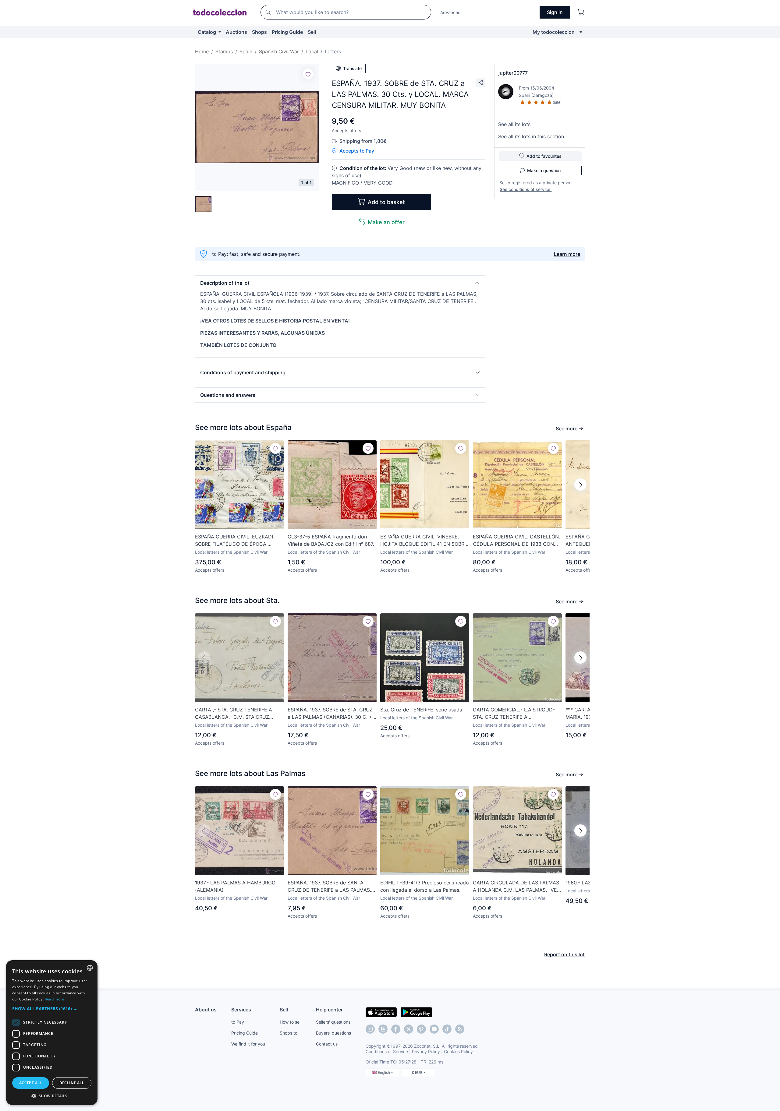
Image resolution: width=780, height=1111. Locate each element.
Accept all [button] (30, 1082)
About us (206, 1010)
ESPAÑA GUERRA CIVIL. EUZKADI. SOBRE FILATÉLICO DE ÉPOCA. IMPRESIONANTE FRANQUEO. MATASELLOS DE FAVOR (234, 541)
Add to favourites (544, 156)
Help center (329, 1010)
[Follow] (308, 74)
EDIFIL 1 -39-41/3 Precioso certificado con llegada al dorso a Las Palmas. (424, 886)
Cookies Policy (458, 1051)
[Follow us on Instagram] (370, 1029)
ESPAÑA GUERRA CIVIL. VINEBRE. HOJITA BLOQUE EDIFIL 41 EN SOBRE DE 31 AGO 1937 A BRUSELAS (423, 541)
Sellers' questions (333, 1022)
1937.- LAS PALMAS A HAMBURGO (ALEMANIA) (235, 886)
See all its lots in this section (531, 136)
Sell (312, 32)
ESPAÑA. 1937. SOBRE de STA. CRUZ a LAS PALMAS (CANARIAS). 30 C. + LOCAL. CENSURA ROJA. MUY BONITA (330, 714)
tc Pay (237, 1022)
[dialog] (52, 1032)
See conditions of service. (525, 189)
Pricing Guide (287, 32)
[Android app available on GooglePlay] (416, 1012)
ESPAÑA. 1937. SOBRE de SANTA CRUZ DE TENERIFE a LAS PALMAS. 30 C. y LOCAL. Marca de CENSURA (329, 887)
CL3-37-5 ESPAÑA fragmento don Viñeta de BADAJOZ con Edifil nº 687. (331, 540)
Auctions (236, 32)
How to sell (290, 1022)
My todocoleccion (554, 32)
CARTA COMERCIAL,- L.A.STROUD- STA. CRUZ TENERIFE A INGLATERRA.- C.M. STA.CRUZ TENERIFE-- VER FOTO (514, 714)
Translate (352, 68)
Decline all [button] (71, 1082)
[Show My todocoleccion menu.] (581, 32)
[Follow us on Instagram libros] (383, 1029)
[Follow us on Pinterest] (421, 1029)
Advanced (450, 12)
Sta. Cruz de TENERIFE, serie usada (421, 710)
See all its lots (514, 124)
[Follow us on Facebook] (395, 1029)
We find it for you (248, 1043)
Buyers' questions (333, 1032)
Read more (54, 999)
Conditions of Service (387, 1051)
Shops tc (288, 1032)
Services (241, 1010)
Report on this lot (564, 954)
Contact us (327, 1043)
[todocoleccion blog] (459, 1029)
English (384, 1072)
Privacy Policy (426, 1051)
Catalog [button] (207, 32)
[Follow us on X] (408, 1029)
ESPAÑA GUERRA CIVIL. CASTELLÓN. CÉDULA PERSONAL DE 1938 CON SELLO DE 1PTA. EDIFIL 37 (516, 541)
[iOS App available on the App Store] (381, 1012)
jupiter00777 (513, 73)
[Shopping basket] (581, 12)
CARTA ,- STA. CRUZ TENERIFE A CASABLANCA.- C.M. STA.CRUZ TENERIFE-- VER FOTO (233, 714)
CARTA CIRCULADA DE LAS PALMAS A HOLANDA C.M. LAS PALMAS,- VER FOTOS (516, 887)
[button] (340, 283)
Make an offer (386, 222)
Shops (259, 32)
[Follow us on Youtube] (434, 1029)
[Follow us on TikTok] (447, 1029)
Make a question (544, 170)
